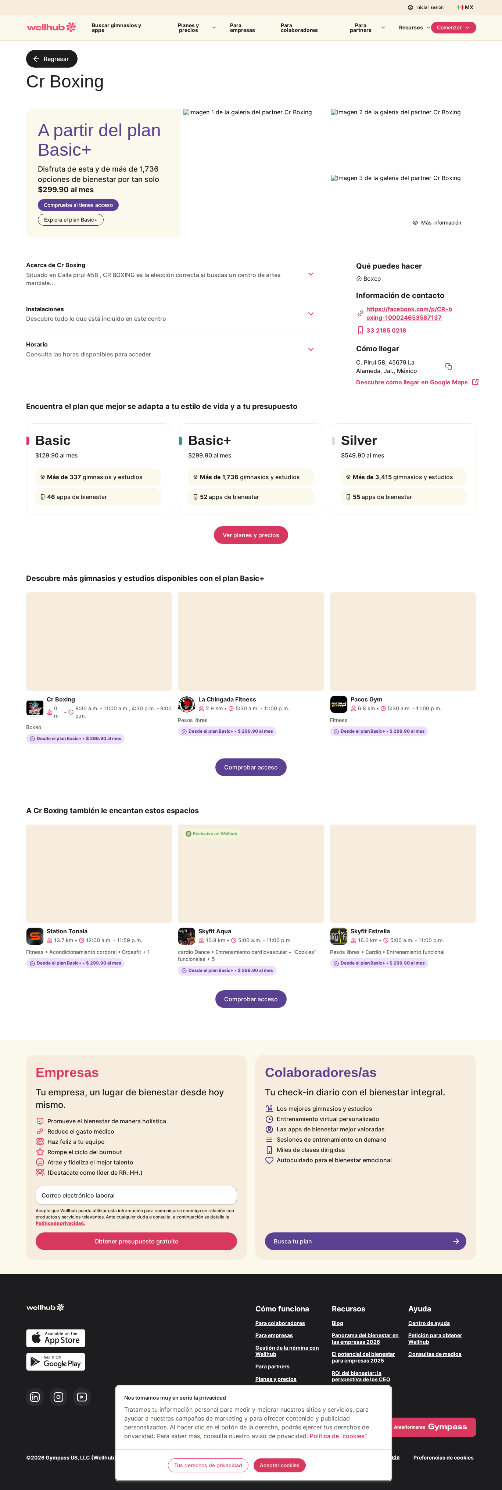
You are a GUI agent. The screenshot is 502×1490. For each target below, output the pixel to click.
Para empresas (242, 27)
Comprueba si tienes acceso (78, 205)
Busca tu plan (293, 1241)
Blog (337, 1323)
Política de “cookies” (338, 1436)
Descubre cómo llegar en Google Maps (412, 382)
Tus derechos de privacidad (208, 1465)
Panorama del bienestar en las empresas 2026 (365, 1338)
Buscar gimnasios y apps (116, 27)
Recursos (411, 27)
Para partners (361, 27)
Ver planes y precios (251, 535)
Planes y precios (188, 27)
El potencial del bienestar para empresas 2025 (363, 1357)
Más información (441, 222)
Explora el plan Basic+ (70, 219)
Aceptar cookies (280, 1465)
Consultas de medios (435, 1354)
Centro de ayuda (429, 1323)
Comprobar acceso (251, 767)
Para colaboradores (299, 27)
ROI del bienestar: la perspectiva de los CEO (361, 1376)
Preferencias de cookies (443, 1457)
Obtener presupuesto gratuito (136, 1241)
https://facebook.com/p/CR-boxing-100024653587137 (409, 313)
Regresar (56, 58)
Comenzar (449, 27)
